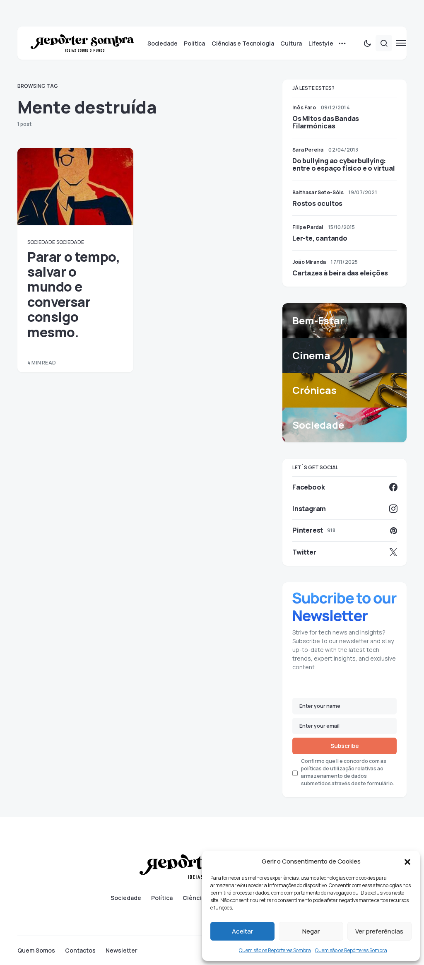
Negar (311, 931)
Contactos (80, 950)
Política (162, 898)
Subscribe (344, 746)
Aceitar (242, 931)
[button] (407, 861)
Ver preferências (379, 931)
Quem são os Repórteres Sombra (275, 950)
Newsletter (121, 950)
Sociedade (41, 242)
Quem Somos (36, 950)
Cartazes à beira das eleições (340, 272)
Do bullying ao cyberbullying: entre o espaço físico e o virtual (343, 164)
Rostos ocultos (317, 203)
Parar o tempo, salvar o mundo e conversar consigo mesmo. (73, 294)
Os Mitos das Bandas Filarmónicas (325, 122)
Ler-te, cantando (319, 238)
